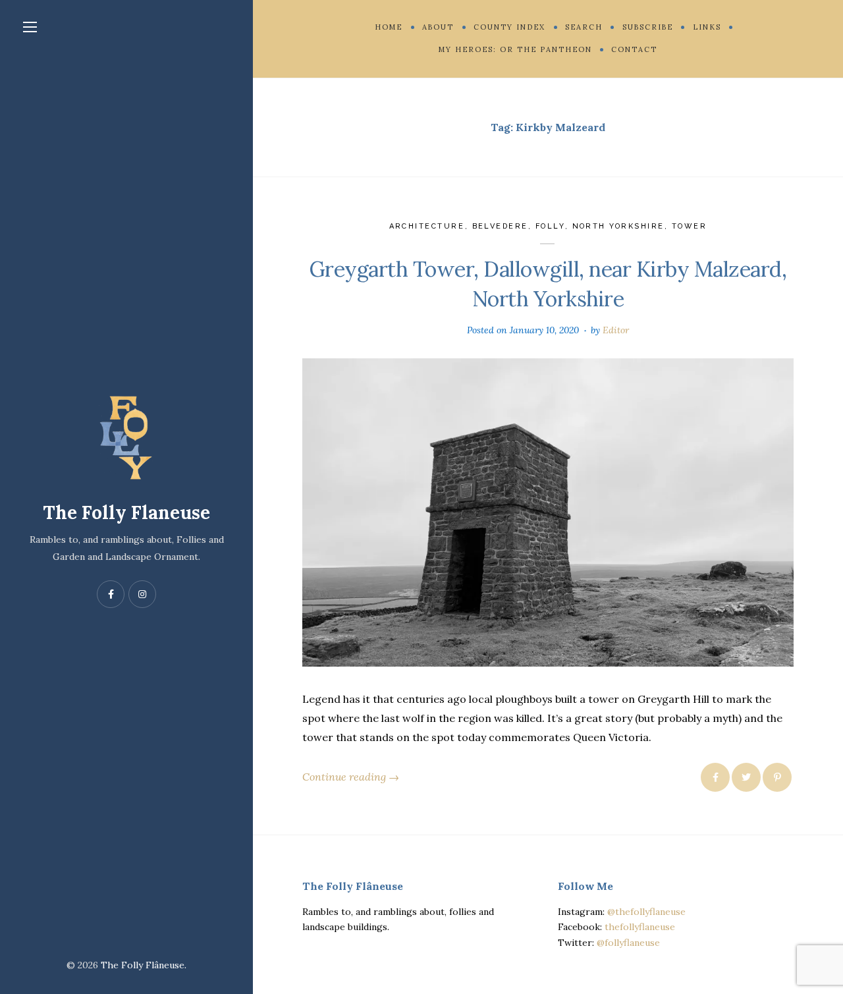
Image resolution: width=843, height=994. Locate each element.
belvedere (500, 226)
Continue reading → (350, 776)
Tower (689, 226)
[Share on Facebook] (715, 777)
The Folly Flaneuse (126, 512)
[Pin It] (777, 777)
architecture (427, 226)
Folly (550, 226)
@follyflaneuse (628, 943)
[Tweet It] (746, 777)
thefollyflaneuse (640, 927)
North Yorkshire (618, 226)
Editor (616, 330)
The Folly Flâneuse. (143, 965)
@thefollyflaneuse (646, 912)
